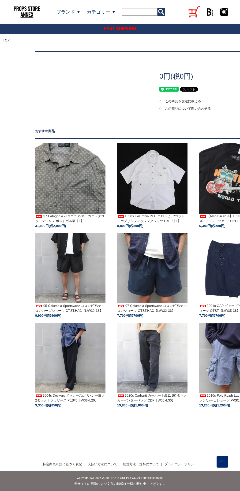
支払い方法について (102, 464)
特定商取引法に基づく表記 (62, 464)
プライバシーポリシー (181, 464)
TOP (6, 40)
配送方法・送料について (141, 464)
